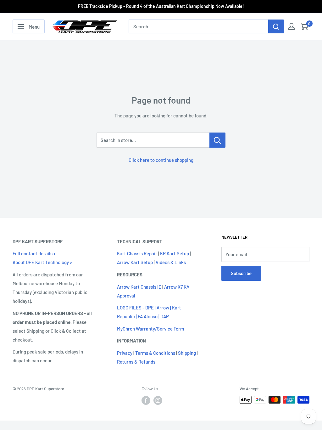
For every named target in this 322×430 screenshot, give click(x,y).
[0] (304, 26)
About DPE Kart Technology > (42, 262)
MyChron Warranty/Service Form (150, 328)
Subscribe (241, 273)
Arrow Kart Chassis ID (139, 287)
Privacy (124, 353)
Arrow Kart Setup (135, 262)
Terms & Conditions (155, 353)
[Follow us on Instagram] (157, 400)
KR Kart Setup (174, 253)
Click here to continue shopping (161, 160)
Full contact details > (34, 253)
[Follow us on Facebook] (146, 400)
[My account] (291, 26)
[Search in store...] (217, 140)
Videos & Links (171, 262)
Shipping (187, 353)
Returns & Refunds (136, 362)
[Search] (276, 26)
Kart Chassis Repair (137, 253)
